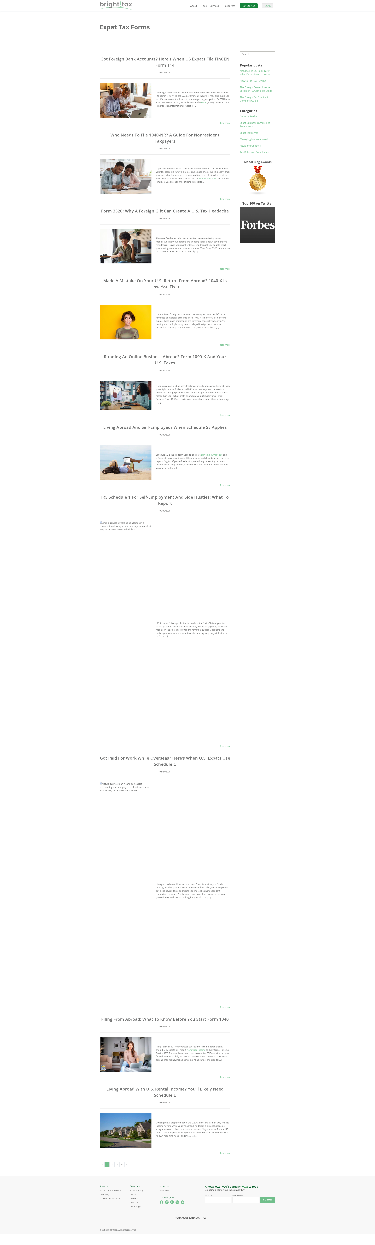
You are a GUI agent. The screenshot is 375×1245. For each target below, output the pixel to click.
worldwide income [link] (196, 1049)
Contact (134, 1203)
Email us (164, 1191)
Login (268, 5)
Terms (133, 1195)
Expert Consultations (110, 1199)
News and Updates (250, 145)
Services (214, 5)
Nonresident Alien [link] (208, 178)
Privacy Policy (136, 1191)
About (193, 5)
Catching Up (106, 1195)
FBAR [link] (203, 102)
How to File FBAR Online (253, 80)
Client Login (135, 1206)
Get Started (248, 5)
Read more (224, 122)
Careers (134, 1199)
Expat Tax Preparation (110, 1191)
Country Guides (248, 116)
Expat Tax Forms (249, 132)
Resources (229, 5)
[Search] (274, 54)
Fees (204, 5)
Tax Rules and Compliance (254, 152)
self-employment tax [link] (211, 454)
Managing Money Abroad (254, 139)
